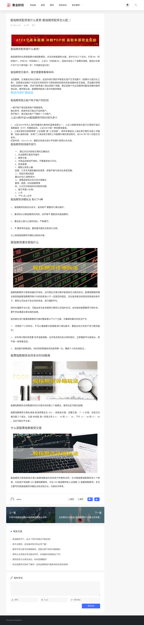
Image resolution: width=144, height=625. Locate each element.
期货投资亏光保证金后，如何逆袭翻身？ (30, 559)
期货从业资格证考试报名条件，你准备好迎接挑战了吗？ (37, 554)
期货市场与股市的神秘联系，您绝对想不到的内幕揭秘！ (37, 549)
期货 (52, 5)
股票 (43, 5)
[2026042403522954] (55, 40)
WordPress (18, 620)
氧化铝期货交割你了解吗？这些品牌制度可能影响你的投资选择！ (41, 564)
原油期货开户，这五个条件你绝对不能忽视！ (32, 539)
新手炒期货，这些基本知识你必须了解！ (30, 544)
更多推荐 (76, 5)
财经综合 (63, 5)
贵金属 (33, 5)
